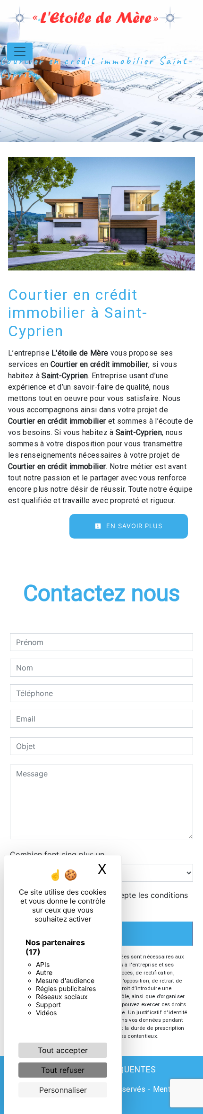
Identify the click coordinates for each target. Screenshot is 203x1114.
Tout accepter (63, 1050)
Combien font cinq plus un (57, 854)
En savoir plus (133, 526)
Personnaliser (63, 1090)
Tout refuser (63, 1070)
